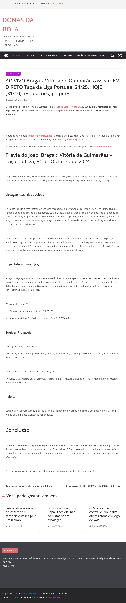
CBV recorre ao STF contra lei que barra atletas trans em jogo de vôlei (104, 514)
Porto (70, 139)
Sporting (79, 139)
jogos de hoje (104, 146)
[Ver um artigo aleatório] (120, 55)
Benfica (61, 139)
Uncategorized (13, 74)
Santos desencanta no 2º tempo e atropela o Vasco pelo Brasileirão (21, 514)
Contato (67, 55)
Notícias (31, 55)
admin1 (29, 100)
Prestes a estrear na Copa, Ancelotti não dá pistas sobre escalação (61, 514)
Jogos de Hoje (49, 55)
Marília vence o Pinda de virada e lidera (29, 486)
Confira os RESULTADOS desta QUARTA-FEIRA (93, 486)
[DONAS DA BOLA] (6, 55)
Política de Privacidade (90, 55)
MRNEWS (9, 566)
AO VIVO (16, 55)
